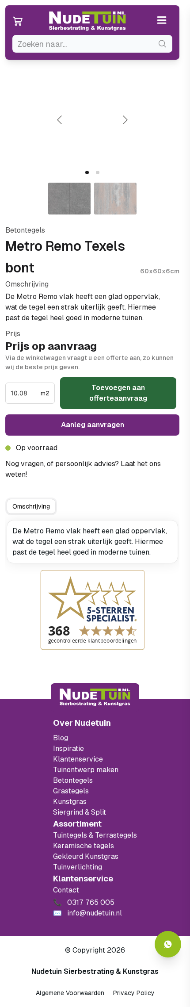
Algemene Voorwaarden (70, 992)
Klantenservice (78, 759)
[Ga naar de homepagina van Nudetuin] (87, 21)
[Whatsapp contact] (168, 944)
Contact (66, 890)
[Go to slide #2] (115, 198)
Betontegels (73, 780)
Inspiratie (68, 748)
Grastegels (71, 791)
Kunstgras (70, 801)
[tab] (87, 172)
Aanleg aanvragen (92, 425)
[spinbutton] (25, 393)
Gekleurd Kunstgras (85, 856)
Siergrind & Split (79, 812)
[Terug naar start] (95, 697)
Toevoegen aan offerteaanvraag (118, 392)
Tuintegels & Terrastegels (95, 835)
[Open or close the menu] (162, 21)
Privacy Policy (134, 992)
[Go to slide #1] (69, 198)
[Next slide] (124, 120)
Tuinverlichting (77, 867)
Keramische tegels (83, 846)
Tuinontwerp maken (85, 770)
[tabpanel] (92, 541)
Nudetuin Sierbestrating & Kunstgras (95, 971)
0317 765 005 (53, 474)
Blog (60, 738)
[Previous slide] (60, 120)
